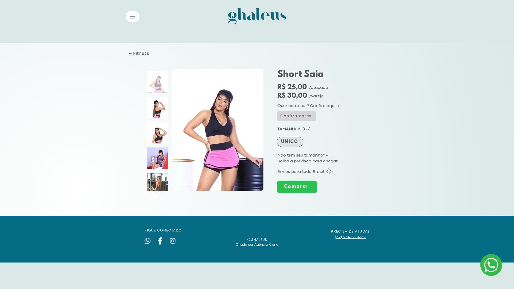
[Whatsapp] (147, 241)
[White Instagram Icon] (172, 241)
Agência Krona (266, 244)
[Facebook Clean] (160, 241)
